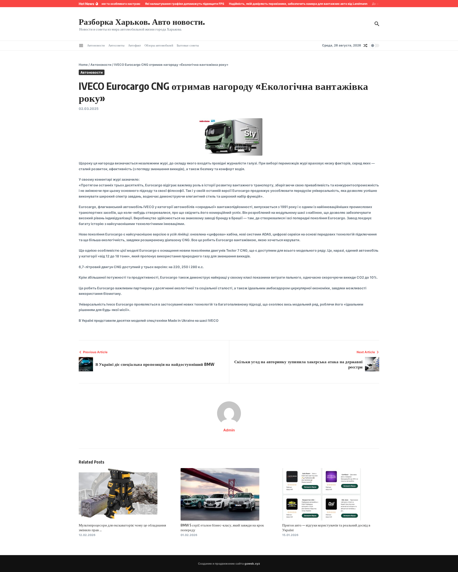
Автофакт (134, 45)
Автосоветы (116, 45)
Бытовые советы (188, 45)
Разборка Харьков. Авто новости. (142, 21)
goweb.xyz (252, 563)
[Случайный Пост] (365, 45)
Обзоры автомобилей (159, 45)
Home (83, 64)
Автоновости (96, 45)
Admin (229, 430)
